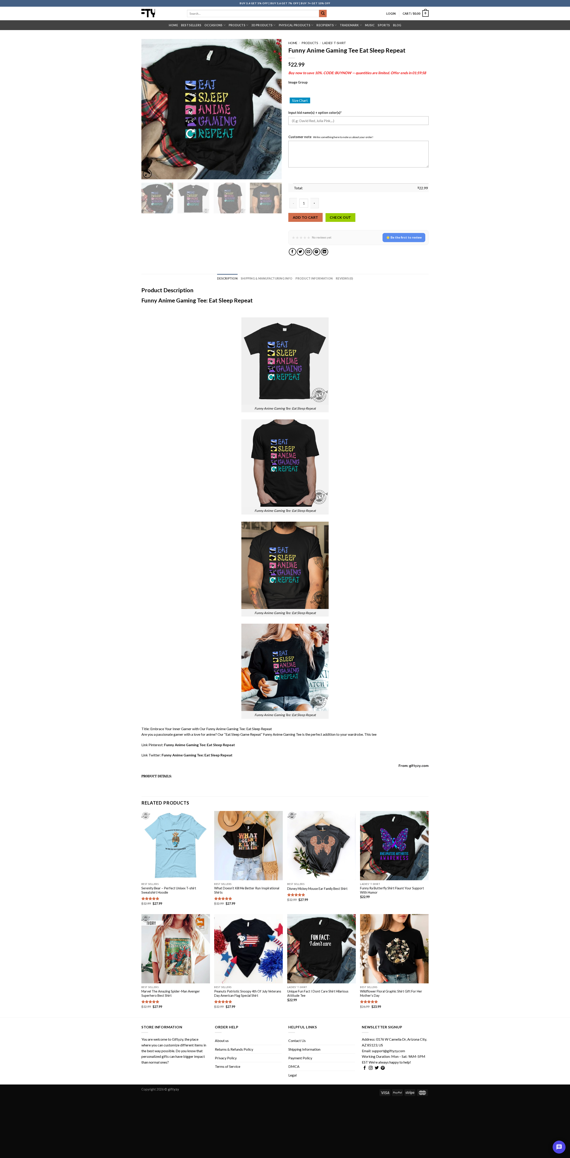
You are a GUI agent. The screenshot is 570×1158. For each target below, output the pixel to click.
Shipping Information (304, 1049)
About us (222, 1040)
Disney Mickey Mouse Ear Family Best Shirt (317, 888)
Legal (292, 1075)
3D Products (262, 25)
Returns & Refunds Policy (234, 1049)
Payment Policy (300, 1058)
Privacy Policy (226, 1058)
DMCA (293, 1066)
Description (227, 278)
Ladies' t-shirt (334, 43)
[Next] (273, 109)
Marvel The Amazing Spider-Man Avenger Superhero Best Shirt (170, 993)
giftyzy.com (419, 765)
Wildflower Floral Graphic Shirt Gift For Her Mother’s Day (391, 993)
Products (237, 25)
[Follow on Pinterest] (383, 1068)
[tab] (227, 278)
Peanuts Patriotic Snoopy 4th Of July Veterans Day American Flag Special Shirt (247, 993)
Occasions (213, 25)
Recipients (325, 25)
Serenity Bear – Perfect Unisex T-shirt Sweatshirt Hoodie (168, 890)
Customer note (299, 137)
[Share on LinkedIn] (324, 251)
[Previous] (150, 109)
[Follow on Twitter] (377, 1068)
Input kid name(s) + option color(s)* (315, 112)
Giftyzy (177, 1039)
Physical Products (294, 25)
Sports (384, 25)
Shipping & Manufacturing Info (266, 278)
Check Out (340, 217)
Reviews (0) (344, 278)
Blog (397, 25)
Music (370, 25)
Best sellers (191, 25)
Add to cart (305, 217)
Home (173, 25)
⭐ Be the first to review (404, 237)
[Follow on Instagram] (371, 1068)
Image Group (297, 82)
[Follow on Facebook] (365, 1068)
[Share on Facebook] (292, 251)
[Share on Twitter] (300, 251)
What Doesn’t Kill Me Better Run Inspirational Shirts (246, 890)
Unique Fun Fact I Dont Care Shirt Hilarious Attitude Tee (317, 993)
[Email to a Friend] (308, 251)
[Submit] (323, 13)
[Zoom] (147, 174)
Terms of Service (227, 1066)
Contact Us (297, 1040)
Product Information (314, 278)
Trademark (349, 25)
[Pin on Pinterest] (316, 251)
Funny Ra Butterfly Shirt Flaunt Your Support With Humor (392, 890)
